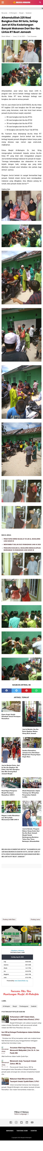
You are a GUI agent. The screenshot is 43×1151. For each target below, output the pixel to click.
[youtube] (32, 1123)
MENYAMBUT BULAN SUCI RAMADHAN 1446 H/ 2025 (22, 544)
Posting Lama (35, 919)
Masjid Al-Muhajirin (26, 1137)
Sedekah (33, 1006)
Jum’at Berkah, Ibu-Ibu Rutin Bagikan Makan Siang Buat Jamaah (30, 731)
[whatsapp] (37, 690)
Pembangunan (24, 1006)
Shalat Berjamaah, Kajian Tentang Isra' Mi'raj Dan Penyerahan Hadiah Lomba (31, 794)
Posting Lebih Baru (9, 919)
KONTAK (34, 1131)
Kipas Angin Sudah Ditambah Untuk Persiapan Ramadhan (11, 716)
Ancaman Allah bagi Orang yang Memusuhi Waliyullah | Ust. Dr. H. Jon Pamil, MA (24, 1050)
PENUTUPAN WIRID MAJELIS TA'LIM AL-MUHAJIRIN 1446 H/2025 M (22, 540)
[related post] (11, 706)
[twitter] (17, 690)
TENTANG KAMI (22, 1131)
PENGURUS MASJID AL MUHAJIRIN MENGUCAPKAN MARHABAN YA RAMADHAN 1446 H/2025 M (22, 549)
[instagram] (16, 1123)
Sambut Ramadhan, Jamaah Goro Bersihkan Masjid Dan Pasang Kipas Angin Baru (31, 754)
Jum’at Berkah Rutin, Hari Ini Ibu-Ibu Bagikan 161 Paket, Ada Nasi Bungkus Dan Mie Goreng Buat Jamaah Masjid (11, 769)
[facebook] (7, 690)
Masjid (15, 1006)
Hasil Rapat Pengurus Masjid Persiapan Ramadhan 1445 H (9, 793)
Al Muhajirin (6, 1006)
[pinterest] (27, 690)
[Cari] (40, 3)
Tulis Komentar (32, 36)
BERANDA (9, 1131)
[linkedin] (26, 1123)
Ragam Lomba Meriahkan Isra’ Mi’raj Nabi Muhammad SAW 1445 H (11, 817)
